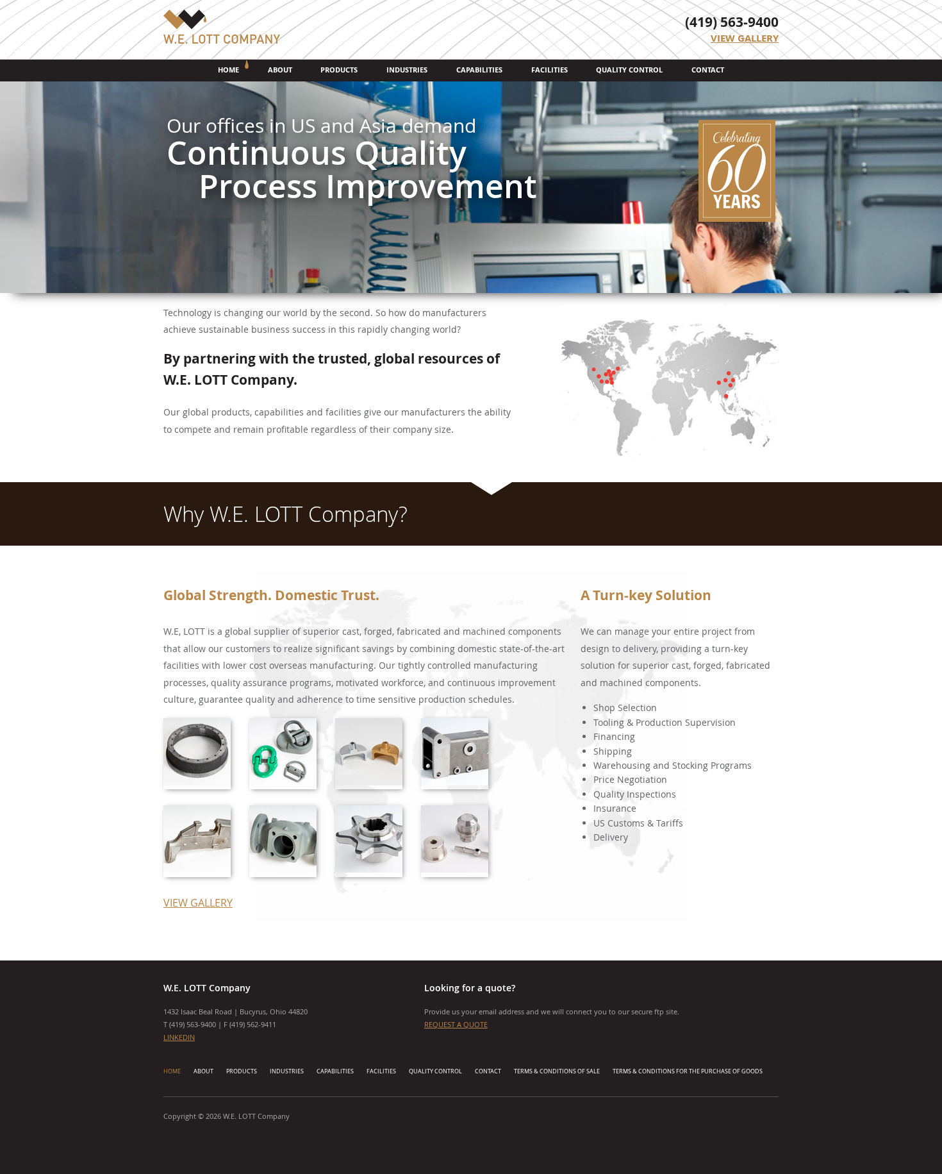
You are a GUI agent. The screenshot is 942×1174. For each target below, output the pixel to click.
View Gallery (745, 38)
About (280, 70)
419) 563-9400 (193, 1024)
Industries (406, 70)
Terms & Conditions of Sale (557, 1071)
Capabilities (479, 70)
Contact (707, 70)
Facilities (549, 70)
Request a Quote (456, 1024)
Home (228, 70)
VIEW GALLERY (198, 903)
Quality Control (629, 70)
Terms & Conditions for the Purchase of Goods (688, 1071)
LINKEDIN (179, 1037)
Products (339, 70)
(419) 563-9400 (732, 22)
